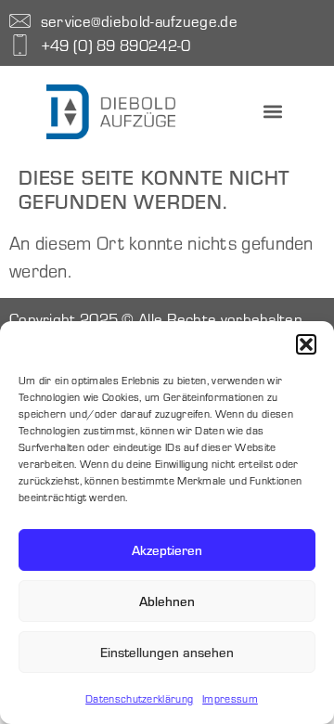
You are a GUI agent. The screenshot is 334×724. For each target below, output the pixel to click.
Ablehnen (167, 601)
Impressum (230, 698)
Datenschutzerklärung (139, 698)
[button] (306, 344)
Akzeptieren (167, 550)
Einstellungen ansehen (167, 652)
